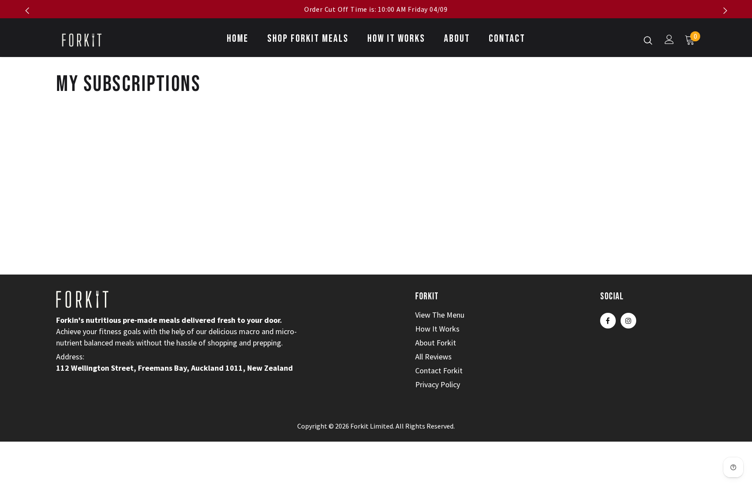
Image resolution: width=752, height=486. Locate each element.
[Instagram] (628, 320)
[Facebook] (608, 320)
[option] (376, 9)
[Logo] (107, 39)
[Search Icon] (648, 40)
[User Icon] (669, 39)
